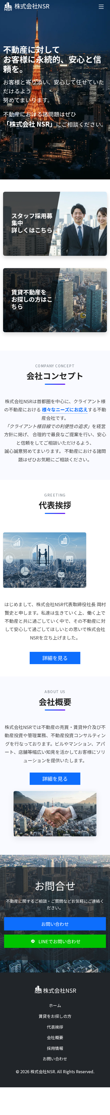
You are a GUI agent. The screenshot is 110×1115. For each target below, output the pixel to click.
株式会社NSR (31, 6)
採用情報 (55, 1048)
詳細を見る (55, 658)
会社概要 (55, 1037)
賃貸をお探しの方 (55, 1016)
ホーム (55, 1005)
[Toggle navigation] (101, 6)
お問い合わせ (55, 923)
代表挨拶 (55, 1027)
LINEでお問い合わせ (59, 941)
